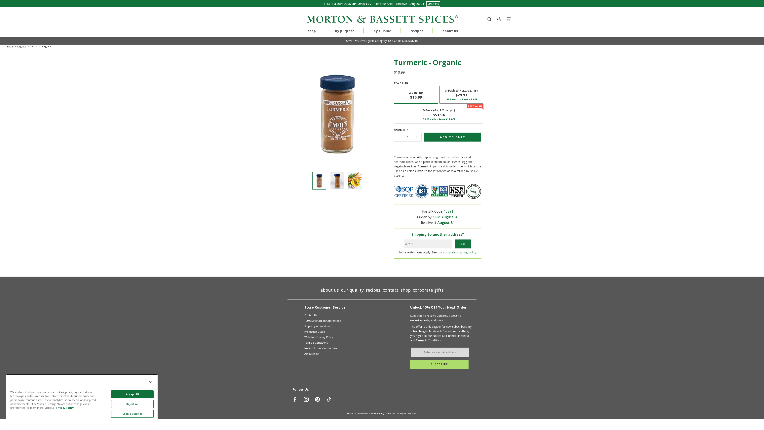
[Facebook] (294, 399)
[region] (82, 399)
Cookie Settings (132, 413)
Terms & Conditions (316, 342)
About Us (450, 31)
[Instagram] (306, 399)
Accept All (132, 394)
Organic (21, 46)
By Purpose (345, 31)
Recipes (416, 31)
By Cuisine (382, 31)
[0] (510, 19)
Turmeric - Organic (40, 46)
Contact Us (310, 315)
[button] (407, 3)
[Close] (150, 382)
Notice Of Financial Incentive (451, 336)
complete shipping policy (459, 252)
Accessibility (311, 353)
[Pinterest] (317, 399)
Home (10, 46)
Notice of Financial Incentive (321, 348)
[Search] (489, 19)
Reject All (132, 404)
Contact (390, 290)
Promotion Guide (314, 331)
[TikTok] (328, 399)
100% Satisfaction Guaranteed (322, 320)
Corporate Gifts (428, 290)
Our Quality (352, 290)
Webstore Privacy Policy (318, 337)
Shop (312, 31)
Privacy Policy (65, 407)
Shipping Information (317, 326)
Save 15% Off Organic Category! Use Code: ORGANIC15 (382, 41)
